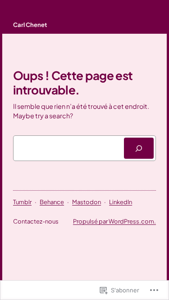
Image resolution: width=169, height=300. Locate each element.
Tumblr (22, 202)
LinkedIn (120, 202)
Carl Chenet (30, 24)
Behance (52, 202)
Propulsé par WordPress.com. (114, 221)
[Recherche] (139, 148)
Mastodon (86, 202)
